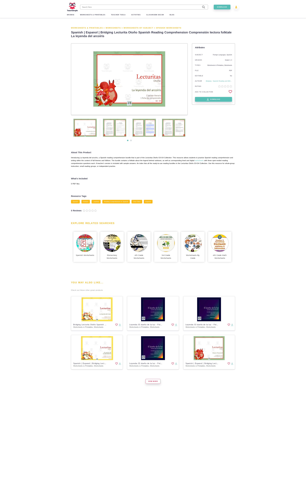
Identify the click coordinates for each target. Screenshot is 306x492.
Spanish (229, 55)
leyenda (96, 201)
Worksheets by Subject (138, 28)
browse (70, 15)
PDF (230, 70)
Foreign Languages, (220, 55)
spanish (75, 201)
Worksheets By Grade (192, 256)
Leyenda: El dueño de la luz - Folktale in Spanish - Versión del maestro (162, 325)
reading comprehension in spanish (116, 201)
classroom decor (155, 15)
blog (172, 15)
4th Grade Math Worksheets (220, 256)
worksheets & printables (92, 15)
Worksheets (113, 28)
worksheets (199, 160)
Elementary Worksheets (112, 256)
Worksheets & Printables (87, 28)
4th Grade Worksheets (139, 256)
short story (136, 201)
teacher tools (118, 15)
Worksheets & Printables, (215, 65)
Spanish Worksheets (168, 28)
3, (230, 60)
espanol (148, 201)
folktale (85, 201)
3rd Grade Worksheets (166, 256)
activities (136, 15)
